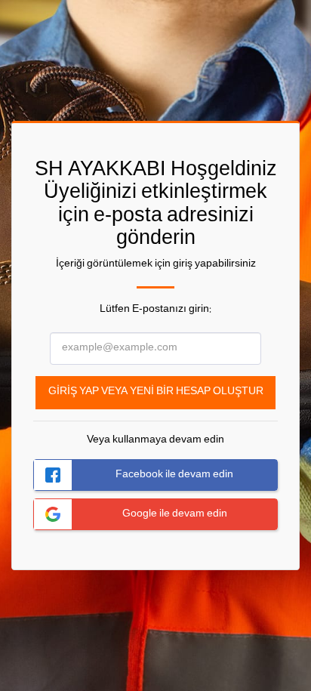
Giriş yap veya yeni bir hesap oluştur (155, 392)
